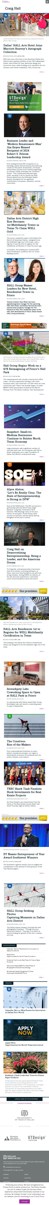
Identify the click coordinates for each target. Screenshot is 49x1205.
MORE (41, 72)
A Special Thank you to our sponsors (26, 1099)
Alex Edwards (12, 566)
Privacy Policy (39, 1196)
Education (6, 1181)
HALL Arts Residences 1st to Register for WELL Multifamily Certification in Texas (23, 632)
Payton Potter (12, 503)
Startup (26, 1181)
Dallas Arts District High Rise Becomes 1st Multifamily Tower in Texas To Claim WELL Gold (23, 225)
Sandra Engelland (10, 56)
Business (6, 1174)
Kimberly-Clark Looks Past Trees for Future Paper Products (23, 961)
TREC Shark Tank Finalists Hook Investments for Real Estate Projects (24, 792)
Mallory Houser (13, 924)
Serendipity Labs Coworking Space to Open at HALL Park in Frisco (23, 692)
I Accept (25, 1202)
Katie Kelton (12, 699)
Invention (27, 1178)
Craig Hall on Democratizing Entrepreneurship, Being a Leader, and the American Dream (24, 556)
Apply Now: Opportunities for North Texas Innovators (21, 955)
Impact (26, 1174)
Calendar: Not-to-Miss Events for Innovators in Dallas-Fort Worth (23, 950)
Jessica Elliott (12, 748)
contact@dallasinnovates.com (13, 1167)
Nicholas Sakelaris (14, 799)
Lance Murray (12, 235)
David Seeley (8, 376)
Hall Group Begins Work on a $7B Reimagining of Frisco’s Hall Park (24, 369)
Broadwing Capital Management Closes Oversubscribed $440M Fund (20, 972)
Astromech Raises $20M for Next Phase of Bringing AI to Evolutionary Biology (21, 967)
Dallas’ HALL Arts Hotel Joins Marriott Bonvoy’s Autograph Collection (22, 49)
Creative (6, 1178)
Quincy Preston (13, 160)
